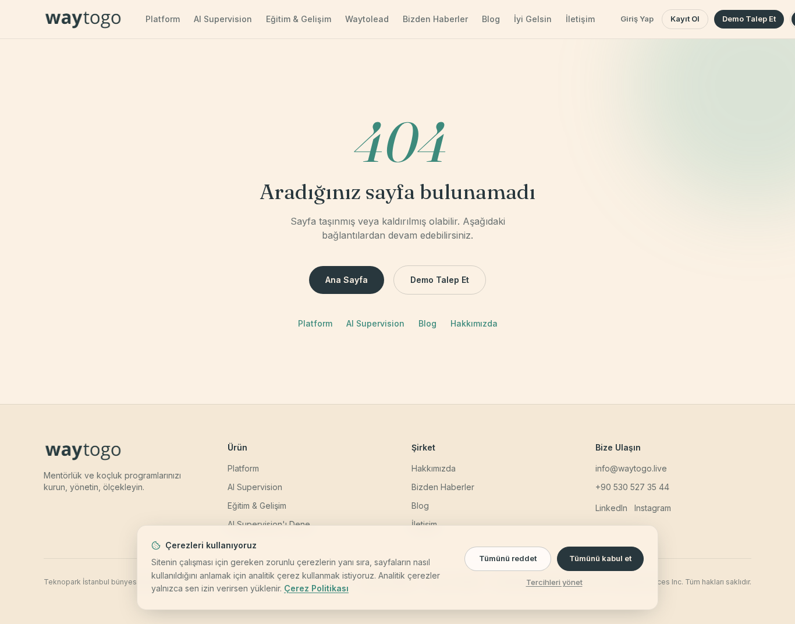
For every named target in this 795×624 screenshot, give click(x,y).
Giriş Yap (637, 18)
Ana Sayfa (346, 280)
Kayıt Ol (685, 18)
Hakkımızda (474, 323)
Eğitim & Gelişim (298, 19)
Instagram (652, 508)
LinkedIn (611, 508)
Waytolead (367, 19)
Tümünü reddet (508, 558)
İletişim (580, 19)
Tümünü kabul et (600, 558)
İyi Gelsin (533, 19)
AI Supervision (223, 19)
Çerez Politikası (316, 588)
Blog (491, 19)
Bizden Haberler (435, 19)
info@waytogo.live (631, 468)
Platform (162, 19)
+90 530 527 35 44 (632, 487)
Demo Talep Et (749, 18)
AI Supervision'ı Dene (269, 524)
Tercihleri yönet (554, 582)
